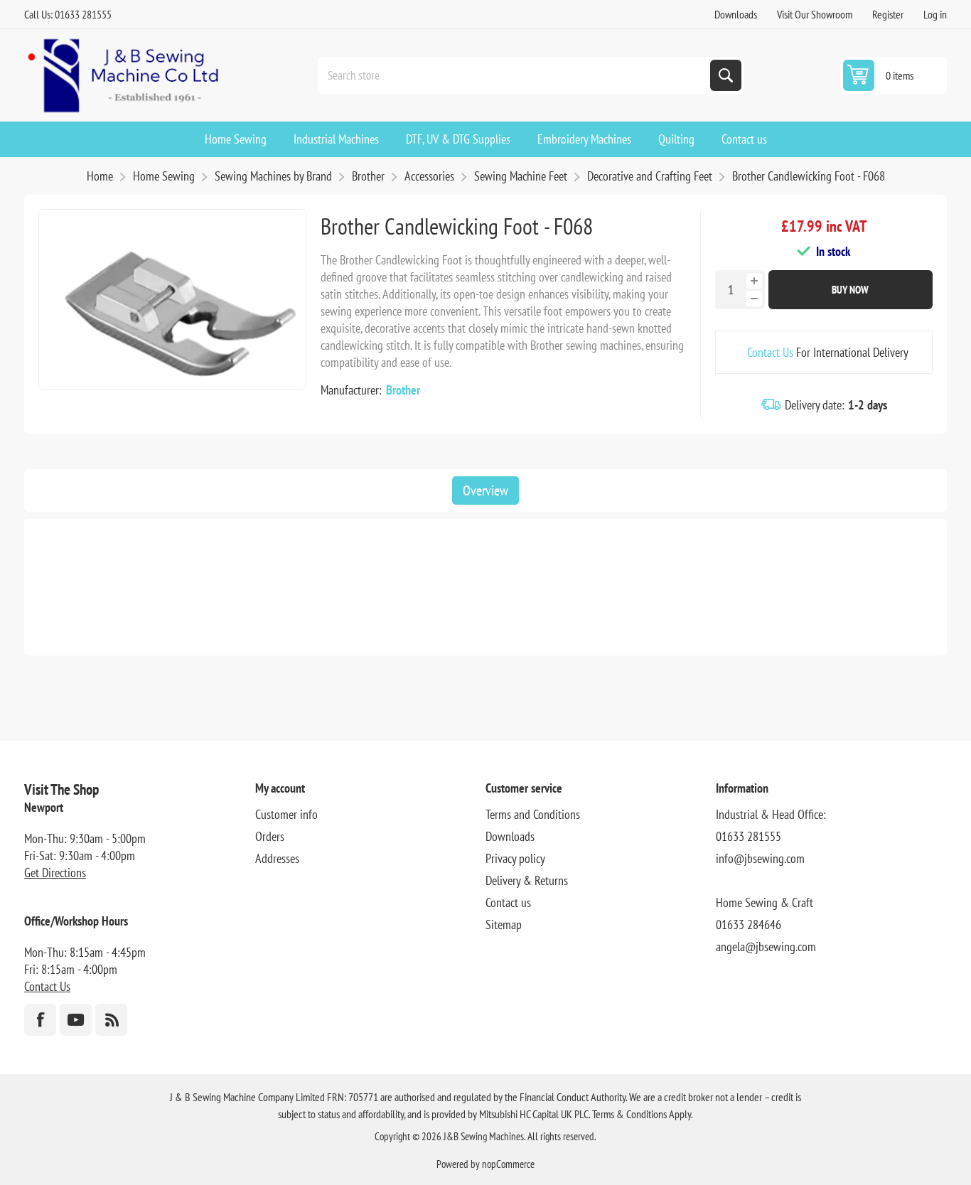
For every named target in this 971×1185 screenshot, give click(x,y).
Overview (485, 490)
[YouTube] (76, 1020)
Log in (935, 14)
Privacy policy (515, 858)
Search (725, 75)
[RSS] (111, 1020)
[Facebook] (40, 1020)
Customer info (286, 814)
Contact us (508, 902)
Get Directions (55, 872)
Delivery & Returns (527, 880)
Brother (403, 390)
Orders (269, 836)
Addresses (277, 858)
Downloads (735, 14)
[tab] (485, 490)
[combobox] (515, 75)
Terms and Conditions (533, 814)
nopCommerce (508, 1164)
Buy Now (850, 289)
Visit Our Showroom (814, 14)
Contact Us (770, 352)
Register (887, 14)
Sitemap (504, 924)
